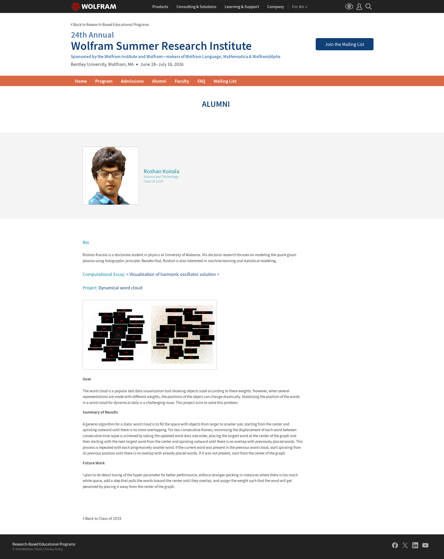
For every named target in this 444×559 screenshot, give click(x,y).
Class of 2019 (153, 181)
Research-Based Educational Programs (43, 544)
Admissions (132, 81)
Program (103, 81)
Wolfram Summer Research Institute (161, 41)
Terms (39, 549)
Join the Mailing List (344, 44)
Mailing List (225, 81)
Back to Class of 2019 (102, 518)
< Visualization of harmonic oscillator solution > (172, 274)
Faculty (182, 81)
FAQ (201, 81)
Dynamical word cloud (120, 288)
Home (81, 81)
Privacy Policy (54, 549)
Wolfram (27, 549)
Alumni (159, 81)
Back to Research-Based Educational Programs (111, 24)
